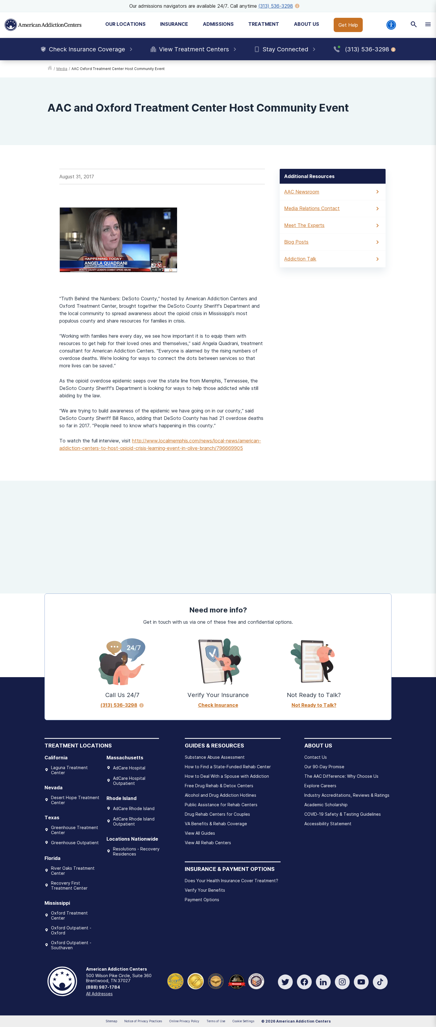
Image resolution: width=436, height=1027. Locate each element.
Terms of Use (215, 1021)
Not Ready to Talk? (314, 705)
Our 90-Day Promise (324, 766)
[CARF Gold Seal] (175, 980)
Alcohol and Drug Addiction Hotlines (220, 795)
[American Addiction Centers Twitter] (285, 981)
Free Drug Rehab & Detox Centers (219, 785)
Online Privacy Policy (184, 1021)
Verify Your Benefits (205, 890)
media (61, 68)
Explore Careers (320, 785)
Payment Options (202, 899)
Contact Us (315, 757)
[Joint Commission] (195, 980)
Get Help (348, 25)
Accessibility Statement (327, 823)
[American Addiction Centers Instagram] (342, 981)
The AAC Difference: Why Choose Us (341, 776)
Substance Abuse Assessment (215, 757)
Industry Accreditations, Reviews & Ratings (346, 795)
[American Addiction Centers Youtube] (361, 981)
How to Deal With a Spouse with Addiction (227, 776)
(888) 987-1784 (103, 987)
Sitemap (111, 1021)
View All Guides (200, 833)
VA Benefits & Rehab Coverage (216, 823)
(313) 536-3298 (275, 6)
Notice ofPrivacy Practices (143, 1021)
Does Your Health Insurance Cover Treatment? (231, 880)
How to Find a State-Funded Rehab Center (228, 766)
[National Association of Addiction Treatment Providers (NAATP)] (256, 980)
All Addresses (99, 993)
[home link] (49, 69)
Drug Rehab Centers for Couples (217, 814)
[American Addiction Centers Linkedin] (323, 981)
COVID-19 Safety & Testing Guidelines (342, 814)
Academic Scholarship (326, 804)
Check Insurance (218, 705)
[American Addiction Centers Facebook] (304, 981)
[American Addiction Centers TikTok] (380, 981)
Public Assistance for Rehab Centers (221, 804)
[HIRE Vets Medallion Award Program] (216, 980)
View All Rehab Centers (208, 842)
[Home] (43, 25)
